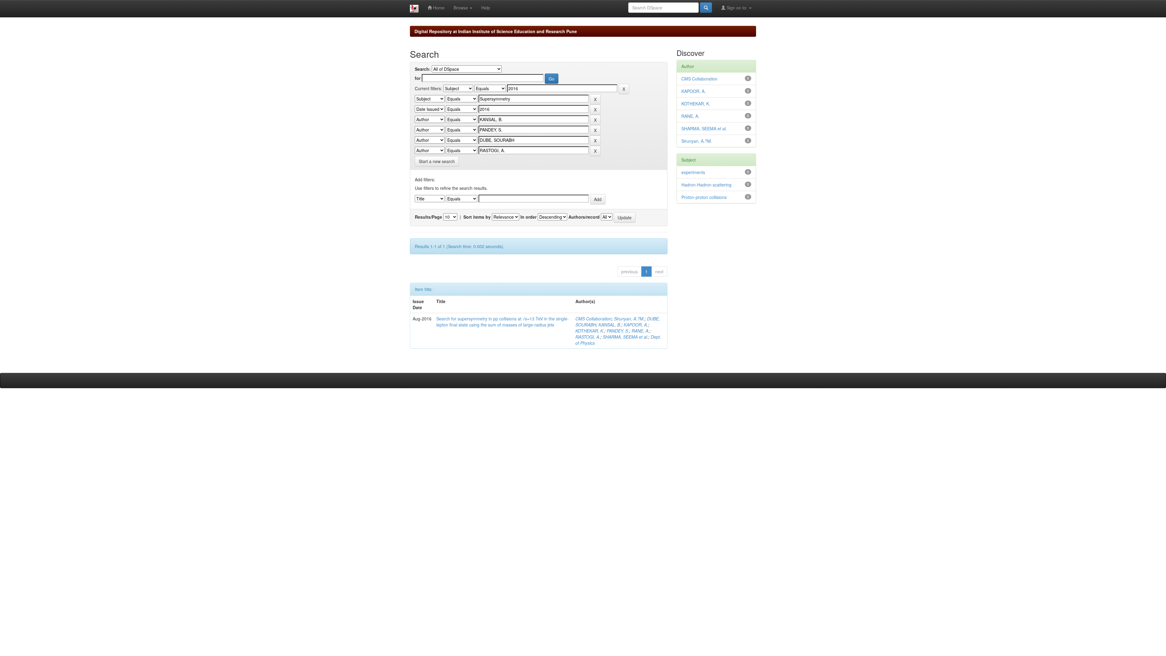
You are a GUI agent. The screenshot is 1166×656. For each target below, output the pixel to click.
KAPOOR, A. (636, 325)
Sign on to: (736, 8)
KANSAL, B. (609, 325)
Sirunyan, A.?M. (629, 319)
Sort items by (477, 217)
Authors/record (584, 217)
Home (438, 8)
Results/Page (428, 217)
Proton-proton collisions (704, 197)
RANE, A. (640, 331)
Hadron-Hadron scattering (706, 185)
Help (485, 8)
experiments (693, 172)
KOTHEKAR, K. (589, 331)
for (418, 78)
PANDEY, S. (618, 331)
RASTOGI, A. (587, 337)
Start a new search (437, 161)
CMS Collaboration (593, 319)
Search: (423, 69)
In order (528, 217)
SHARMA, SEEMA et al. (625, 337)
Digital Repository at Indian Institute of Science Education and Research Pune (495, 31)
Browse (461, 8)
